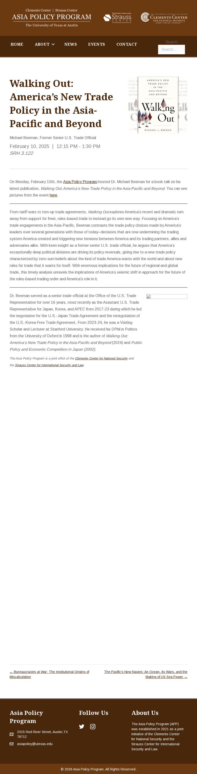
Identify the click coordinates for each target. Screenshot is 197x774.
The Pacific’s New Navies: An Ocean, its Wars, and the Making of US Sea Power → (145, 674)
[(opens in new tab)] (117, 18)
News (70, 44)
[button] (53, 44)
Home (17, 44)
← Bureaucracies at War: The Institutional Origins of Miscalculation (49, 674)
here (53, 195)
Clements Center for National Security (101, 358)
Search (172, 42)
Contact (127, 44)
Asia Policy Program (80, 182)
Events (96, 44)
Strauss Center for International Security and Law (49, 365)
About (42, 44)
